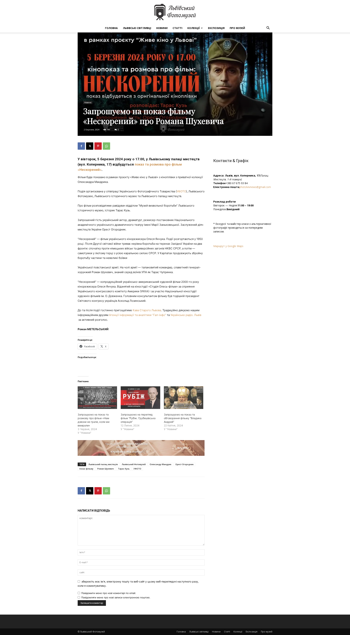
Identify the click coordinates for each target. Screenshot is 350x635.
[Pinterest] (98, 146)
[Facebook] (81, 146)
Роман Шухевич (105, 468)
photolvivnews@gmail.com (255, 187)
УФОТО (181, 191)
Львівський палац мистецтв (103, 464)
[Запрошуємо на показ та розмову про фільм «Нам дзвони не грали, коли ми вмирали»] (97, 397)
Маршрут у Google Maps (228, 246)
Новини (162, 28)
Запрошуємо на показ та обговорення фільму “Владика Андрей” (182, 418)
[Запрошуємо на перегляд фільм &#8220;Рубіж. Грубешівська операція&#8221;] (140, 397)
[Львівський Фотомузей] (175, 12)
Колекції (193, 28)
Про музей (237, 28)
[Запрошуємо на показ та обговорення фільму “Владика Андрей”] (183, 397)
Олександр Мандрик (160, 464)
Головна (111, 28)
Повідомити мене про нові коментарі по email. (108, 593)
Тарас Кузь (124, 468)
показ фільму (86, 468)
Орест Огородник (184, 464)
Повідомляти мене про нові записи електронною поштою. (115, 597)
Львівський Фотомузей (134, 464)
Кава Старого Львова (147, 310)
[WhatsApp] (106, 146)
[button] (268, 28)
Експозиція (216, 28)
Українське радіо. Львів (185, 315)
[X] (89, 146)
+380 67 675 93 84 (236, 183)
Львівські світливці (137, 28)
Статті (177, 28)
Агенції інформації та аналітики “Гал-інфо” (137, 315)
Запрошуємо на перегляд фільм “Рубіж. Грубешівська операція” (138, 418)
